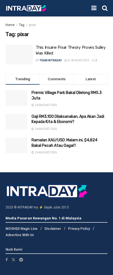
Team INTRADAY (50, 60)
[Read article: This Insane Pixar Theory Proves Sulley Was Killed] (19, 54)
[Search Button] (105, 8)
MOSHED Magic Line (21, 229)
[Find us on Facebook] (6, 260)
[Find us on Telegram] (21, 260)
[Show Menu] (94, 8)
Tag (21, 25)
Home (10, 25)
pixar (32, 25)
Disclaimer (52, 229)
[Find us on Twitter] (13, 260)
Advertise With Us (19, 235)
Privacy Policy (79, 229)
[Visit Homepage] (26, 8)
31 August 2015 (78, 60)
